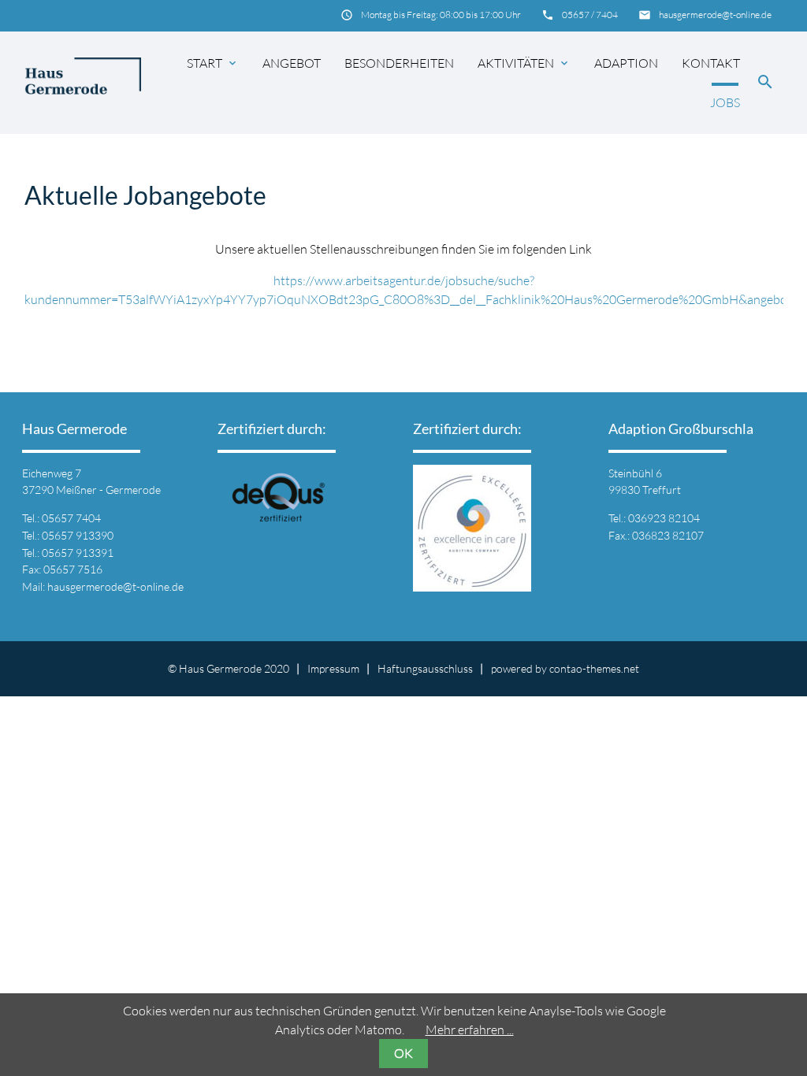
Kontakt (711, 63)
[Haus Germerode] (82, 83)
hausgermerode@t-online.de (715, 14)
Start (213, 63)
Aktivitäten (524, 63)
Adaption (626, 63)
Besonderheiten (399, 63)
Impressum (333, 668)
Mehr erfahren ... (470, 1029)
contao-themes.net (594, 668)
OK (403, 1053)
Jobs (725, 102)
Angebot (291, 63)
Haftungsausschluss (425, 668)
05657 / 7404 (590, 14)
